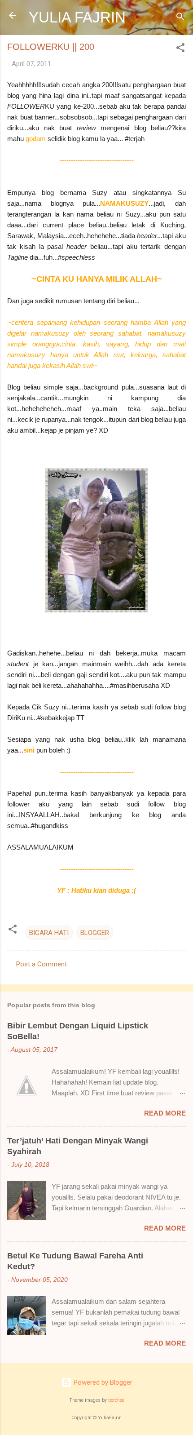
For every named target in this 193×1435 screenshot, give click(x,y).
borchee (116, 1400)
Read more (165, 1113)
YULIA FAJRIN (77, 17)
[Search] (180, 18)
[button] (180, 49)
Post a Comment (41, 964)
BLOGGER (94, 933)
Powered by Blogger (102, 1382)
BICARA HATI (49, 933)
